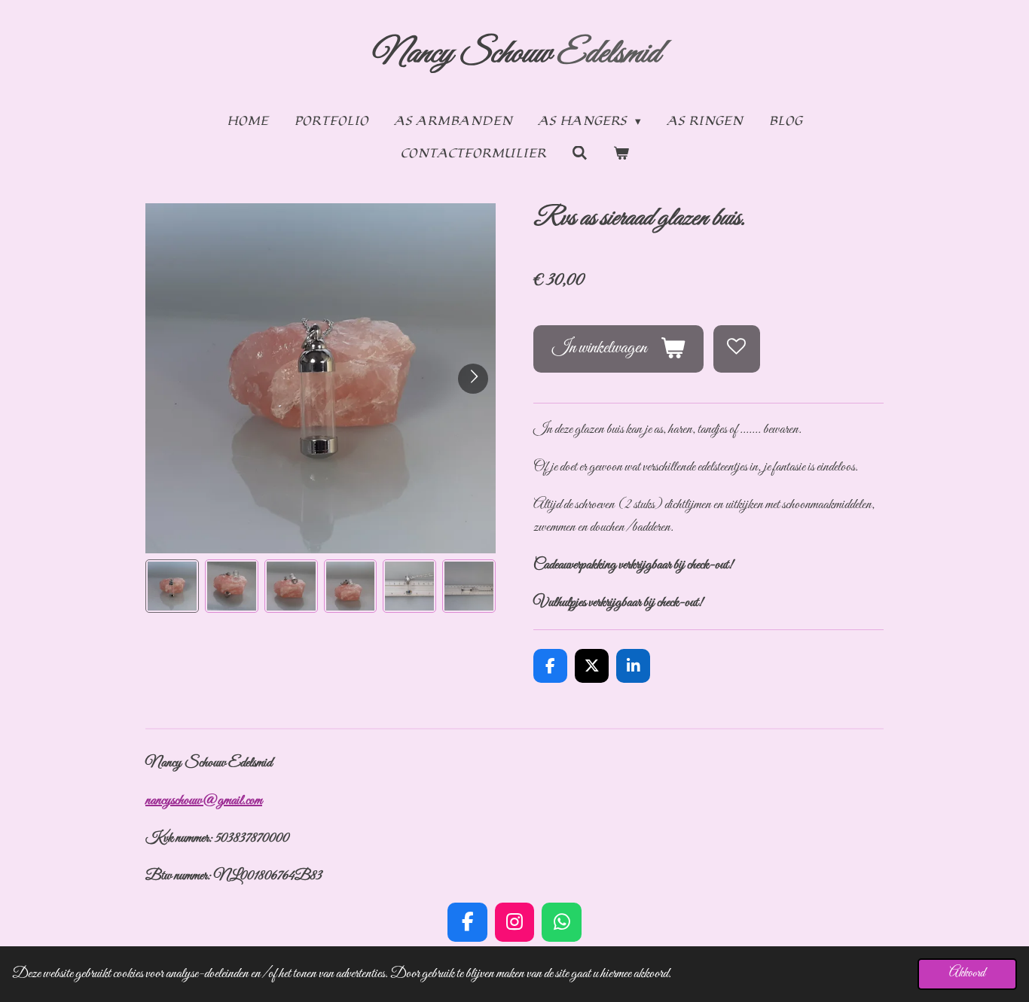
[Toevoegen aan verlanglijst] (737, 349)
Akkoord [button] (967, 973)
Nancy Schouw (515, 54)
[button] (172, 586)
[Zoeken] (580, 153)
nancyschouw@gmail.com (203, 800)
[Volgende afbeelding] (473, 379)
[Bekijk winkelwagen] (621, 154)
